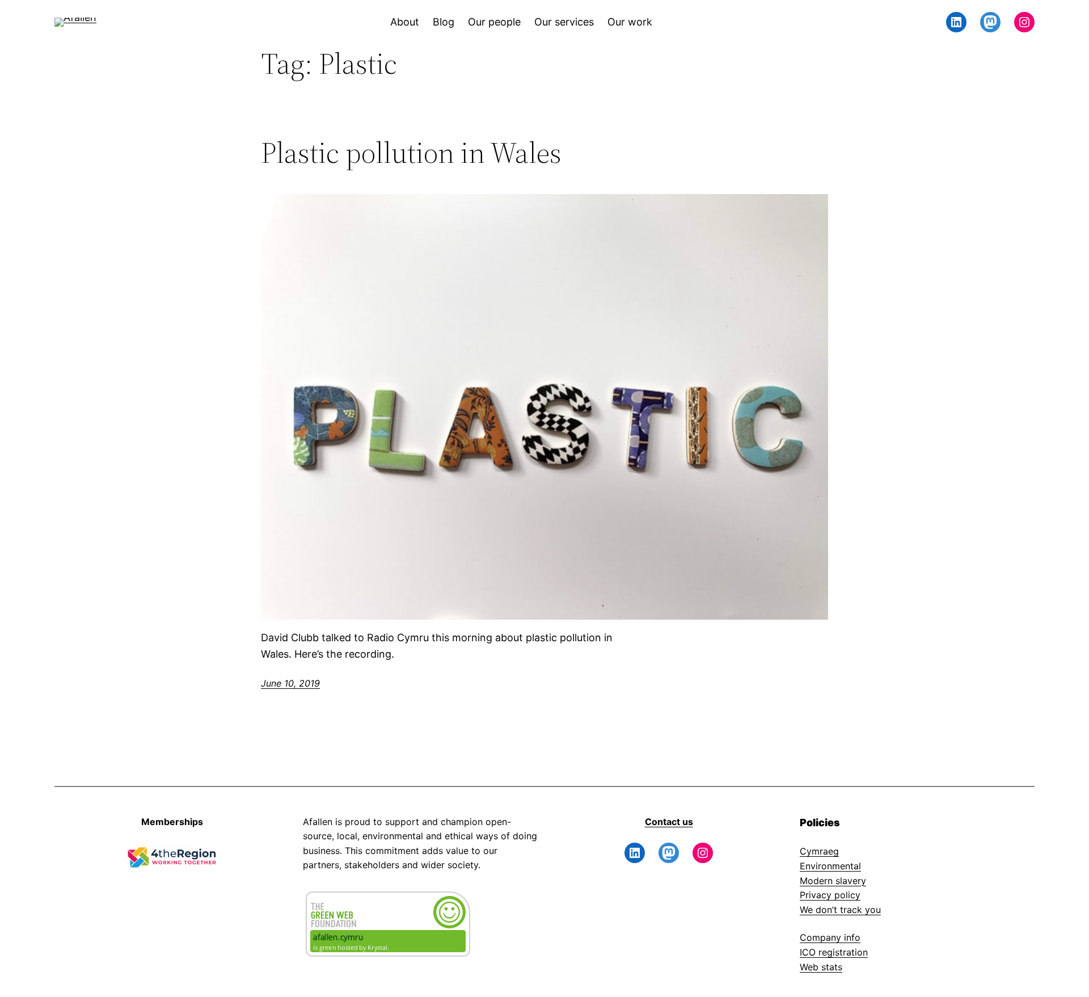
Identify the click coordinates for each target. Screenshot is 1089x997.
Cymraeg (819, 851)
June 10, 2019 (290, 683)
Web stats (821, 967)
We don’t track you (840, 909)
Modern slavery (833, 880)
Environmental (830, 866)
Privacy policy (830, 895)
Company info (830, 937)
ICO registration (834, 952)
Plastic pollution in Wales (411, 153)
